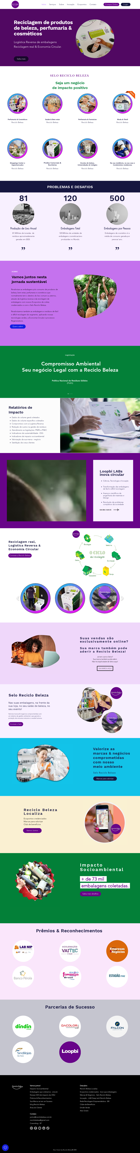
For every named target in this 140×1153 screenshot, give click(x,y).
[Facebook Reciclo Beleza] (35, 1128)
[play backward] (18, 598)
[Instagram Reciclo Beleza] (31, 1128)
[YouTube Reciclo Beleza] (39, 1128)
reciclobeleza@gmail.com (39, 1120)
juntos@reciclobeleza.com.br (41, 1117)
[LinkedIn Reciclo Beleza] (43, 1128)
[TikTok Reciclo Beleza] (47, 1128)
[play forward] (122, 598)
